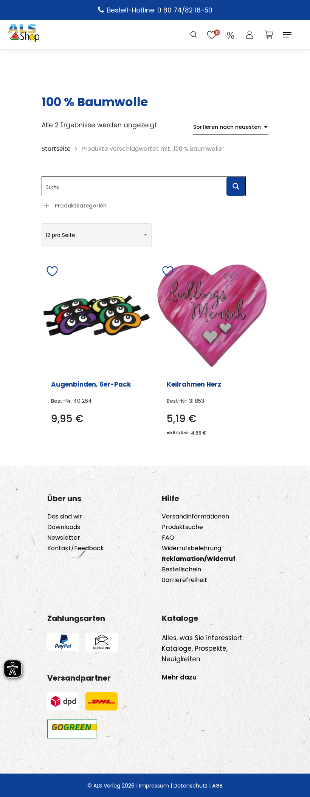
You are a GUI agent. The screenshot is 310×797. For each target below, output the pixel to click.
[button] (287, 35)
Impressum (154, 785)
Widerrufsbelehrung (191, 548)
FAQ (168, 538)
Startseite (56, 149)
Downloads (63, 527)
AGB (217, 785)
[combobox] (230, 127)
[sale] (230, 34)
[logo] (24, 35)
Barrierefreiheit (184, 580)
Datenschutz (191, 785)
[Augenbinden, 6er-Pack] (97, 316)
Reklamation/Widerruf (199, 559)
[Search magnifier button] (235, 186)
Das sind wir (64, 516)
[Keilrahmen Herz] (212, 316)
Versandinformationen (195, 516)
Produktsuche (182, 527)
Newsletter (63, 538)
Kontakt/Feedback (75, 548)
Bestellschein (181, 569)
